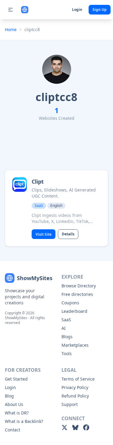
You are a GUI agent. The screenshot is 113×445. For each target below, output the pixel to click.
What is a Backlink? (24, 421)
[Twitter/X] (64, 427)
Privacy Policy (74, 387)
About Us (14, 404)
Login (77, 9)
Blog (9, 396)
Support (69, 404)
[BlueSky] (75, 427)
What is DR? (17, 413)
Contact (12, 430)
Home (11, 29)
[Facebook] (86, 427)
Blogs (67, 336)
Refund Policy (75, 396)
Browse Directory (78, 286)
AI (63, 328)
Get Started (16, 379)
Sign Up (100, 9)
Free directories (77, 294)
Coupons (70, 303)
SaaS (66, 319)
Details (68, 234)
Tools (66, 353)
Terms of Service (78, 379)
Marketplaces (75, 345)
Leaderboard (74, 311)
